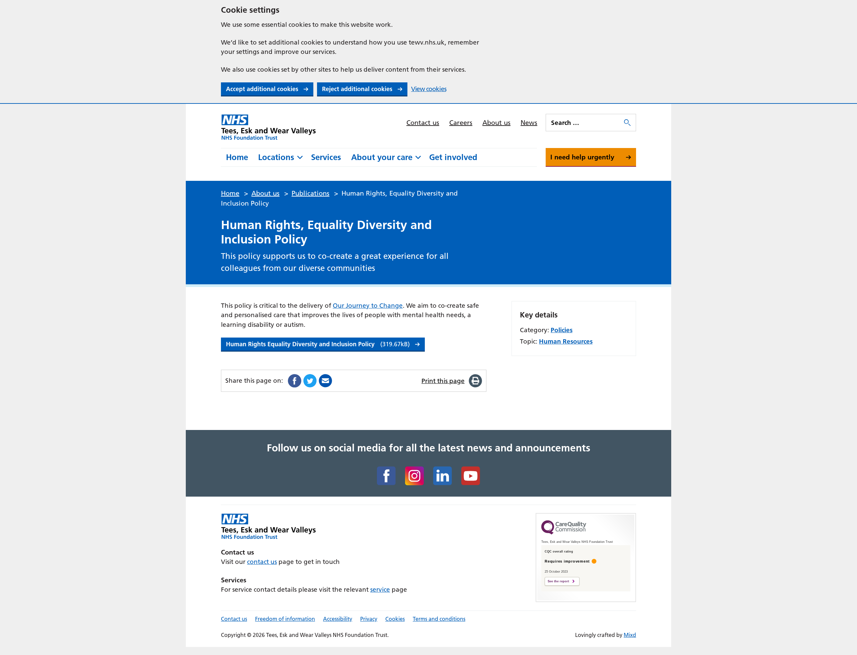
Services (326, 157)
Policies (561, 330)
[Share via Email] (325, 380)
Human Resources (566, 341)
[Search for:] (584, 122)
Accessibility (337, 618)
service (380, 589)
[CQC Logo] (563, 532)
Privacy (368, 618)
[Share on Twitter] (310, 380)
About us (496, 123)
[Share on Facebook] (294, 380)
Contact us (422, 123)
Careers (460, 123)
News (529, 123)
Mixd (630, 635)
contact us (262, 562)
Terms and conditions (439, 618)
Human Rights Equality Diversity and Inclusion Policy (318, 344)
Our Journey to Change (368, 305)
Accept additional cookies (262, 89)
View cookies (428, 89)
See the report (558, 581)
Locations (276, 157)
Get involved (453, 157)
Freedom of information (285, 618)
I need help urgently (582, 157)
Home (237, 157)
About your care (381, 157)
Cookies (395, 618)
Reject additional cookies (357, 89)
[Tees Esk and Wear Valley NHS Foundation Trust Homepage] (268, 127)
